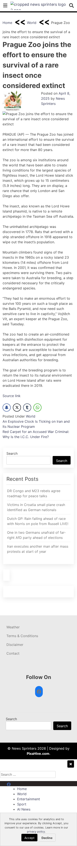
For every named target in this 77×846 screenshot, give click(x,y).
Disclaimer (14, 644)
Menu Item (15, 783)
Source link (12, 396)
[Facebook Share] (7, 407)
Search (12, 453)
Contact (12, 653)
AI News (23, 809)
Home (7, 23)
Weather (13, 627)
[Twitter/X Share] (17, 407)
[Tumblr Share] (27, 407)
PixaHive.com (38, 753)
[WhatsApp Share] (37, 407)
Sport (21, 804)
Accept (29, 838)
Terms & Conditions (22, 636)
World (31, 23)
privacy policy (36, 831)
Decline (46, 838)
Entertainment (28, 799)
